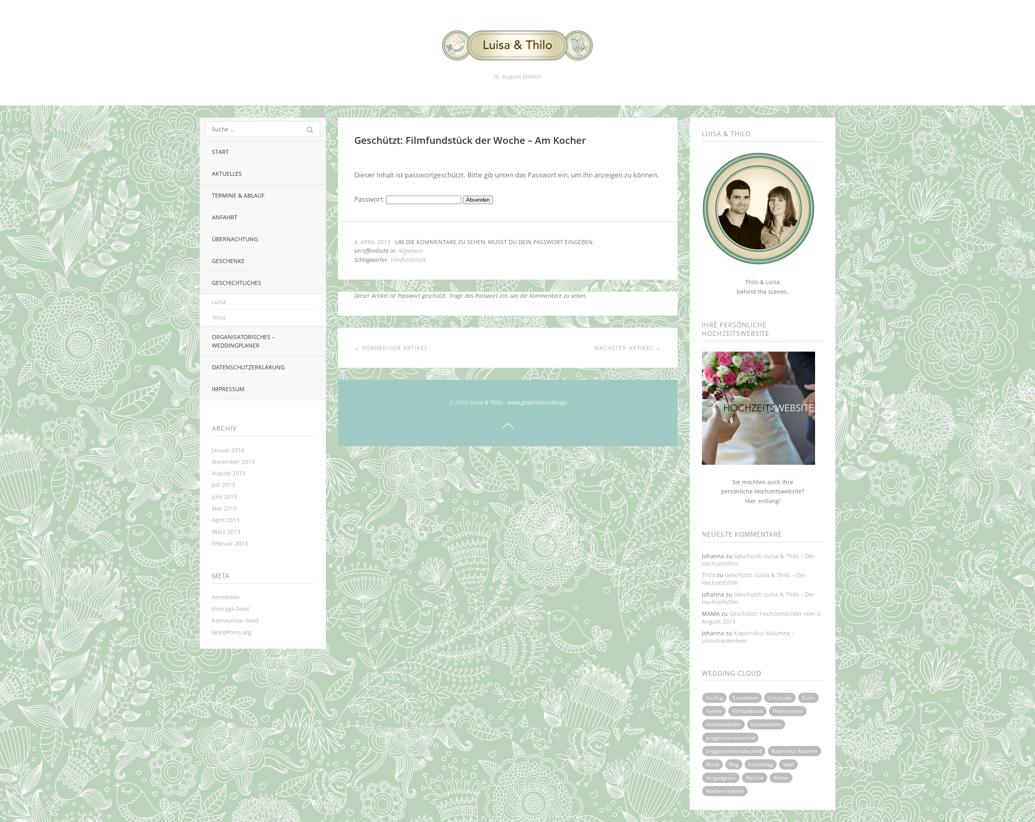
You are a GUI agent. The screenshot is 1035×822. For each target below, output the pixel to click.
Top (508, 426)
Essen (808, 697)
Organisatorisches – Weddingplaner (243, 341)
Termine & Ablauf (238, 195)
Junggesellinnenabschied (734, 751)
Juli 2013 (223, 485)
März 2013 (226, 531)
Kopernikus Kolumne (794, 751)
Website (755, 777)
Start (220, 152)
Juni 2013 (224, 496)
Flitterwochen (788, 711)
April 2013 (225, 520)
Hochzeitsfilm (766, 724)
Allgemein (410, 251)
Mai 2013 (224, 508)
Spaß (788, 764)
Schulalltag (760, 764)
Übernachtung (235, 239)
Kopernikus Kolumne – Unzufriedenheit (748, 637)
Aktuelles (227, 173)
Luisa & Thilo (486, 402)
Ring (734, 764)
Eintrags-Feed (230, 609)
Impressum (228, 389)
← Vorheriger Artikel (391, 348)
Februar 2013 (230, 543)
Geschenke (228, 261)
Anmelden (226, 597)
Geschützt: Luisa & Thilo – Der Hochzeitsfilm (758, 559)
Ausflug (714, 697)
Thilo (218, 318)
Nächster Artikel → (627, 348)
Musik (712, 764)
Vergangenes (721, 777)
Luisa (219, 302)
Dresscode (780, 697)
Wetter (781, 777)
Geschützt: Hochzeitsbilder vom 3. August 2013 (762, 617)
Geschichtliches (236, 283)
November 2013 (233, 462)
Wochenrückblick (725, 791)
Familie (714, 711)
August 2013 (228, 473)
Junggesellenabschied (730, 737)
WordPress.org (231, 632)
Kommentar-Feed (235, 620)
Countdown (745, 697)
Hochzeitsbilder (723, 724)
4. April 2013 (372, 242)
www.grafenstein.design (537, 402)
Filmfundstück (408, 259)
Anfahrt (224, 217)
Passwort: (370, 199)
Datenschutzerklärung (248, 367)
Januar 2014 (228, 450)
